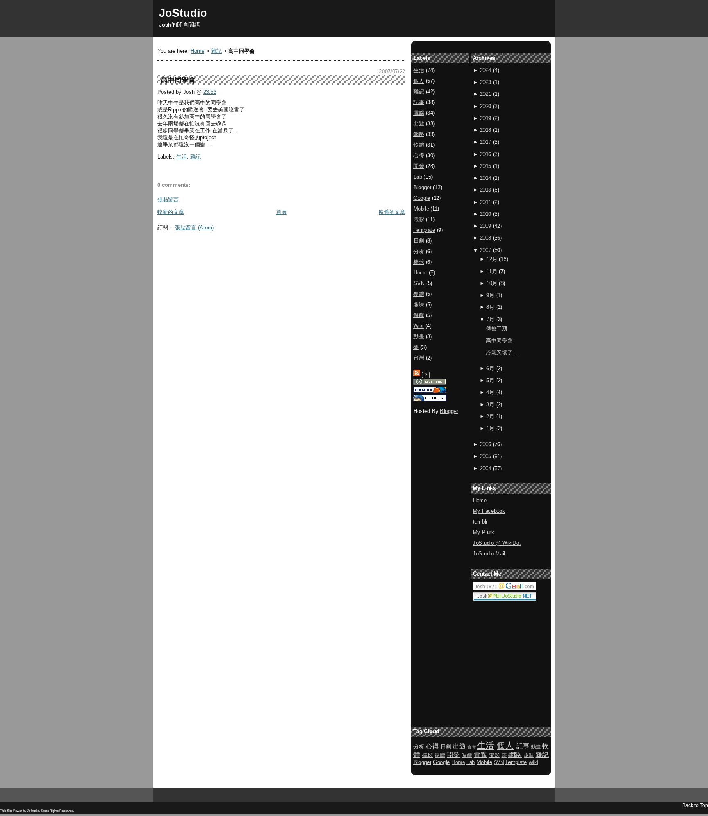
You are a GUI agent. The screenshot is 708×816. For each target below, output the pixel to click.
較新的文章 (170, 212)
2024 (485, 70)
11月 (491, 271)
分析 (418, 251)
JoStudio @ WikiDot (497, 543)
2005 (485, 456)
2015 (485, 166)
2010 (485, 214)
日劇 (418, 241)
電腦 (418, 113)
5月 (490, 380)
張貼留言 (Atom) (194, 227)
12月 (491, 259)
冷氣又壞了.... (502, 352)
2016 (485, 154)
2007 (485, 250)
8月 (490, 307)
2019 (485, 118)
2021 (485, 94)
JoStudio (183, 13)
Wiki (418, 326)
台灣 (418, 358)
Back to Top (695, 805)
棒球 (418, 262)
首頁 (281, 212)
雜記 (216, 51)
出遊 (418, 123)
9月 (490, 295)
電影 (418, 219)
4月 (490, 392)
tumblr (480, 522)
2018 (485, 130)
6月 (490, 368)
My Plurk (483, 532)
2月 (490, 416)
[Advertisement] (306, 253)
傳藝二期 (496, 328)
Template (424, 230)
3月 (490, 404)
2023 (485, 82)
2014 (485, 178)
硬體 (418, 294)
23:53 (209, 92)
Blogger (422, 187)
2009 (485, 226)
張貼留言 (168, 199)
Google (421, 198)
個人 (418, 81)
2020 (485, 106)
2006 (485, 444)
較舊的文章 (392, 212)
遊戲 (418, 315)
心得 (418, 155)
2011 (485, 202)
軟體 (418, 145)
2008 (485, 238)
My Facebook (489, 511)
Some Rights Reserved (57, 811)
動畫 (418, 336)
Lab (417, 177)
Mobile (421, 209)
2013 (485, 190)
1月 (490, 428)
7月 (490, 319)
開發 (418, 166)
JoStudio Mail (489, 554)
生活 (181, 157)
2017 (485, 142)
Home (197, 51)
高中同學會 (499, 341)
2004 (485, 468)
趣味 (418, 304)
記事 (418, 102)
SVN (418, 283)
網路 (418, 134)
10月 (491, 283)
